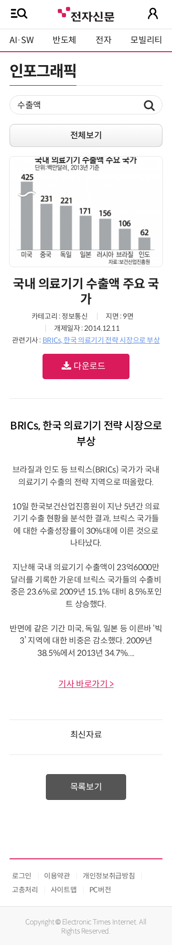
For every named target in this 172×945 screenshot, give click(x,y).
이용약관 (57, 875)
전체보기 (86, 135)
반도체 (64, 40)
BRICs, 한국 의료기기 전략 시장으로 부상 (101, 340)
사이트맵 (64, 889)
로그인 (22, 875)
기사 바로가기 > (86, 684)
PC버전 (100, 889)
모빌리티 (146, 40)
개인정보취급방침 (109, 875)
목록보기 (86, 787)
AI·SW (21, 40)
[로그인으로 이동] (152, 13)
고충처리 (25, 889)
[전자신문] (86, 13)
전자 (103, 40)
